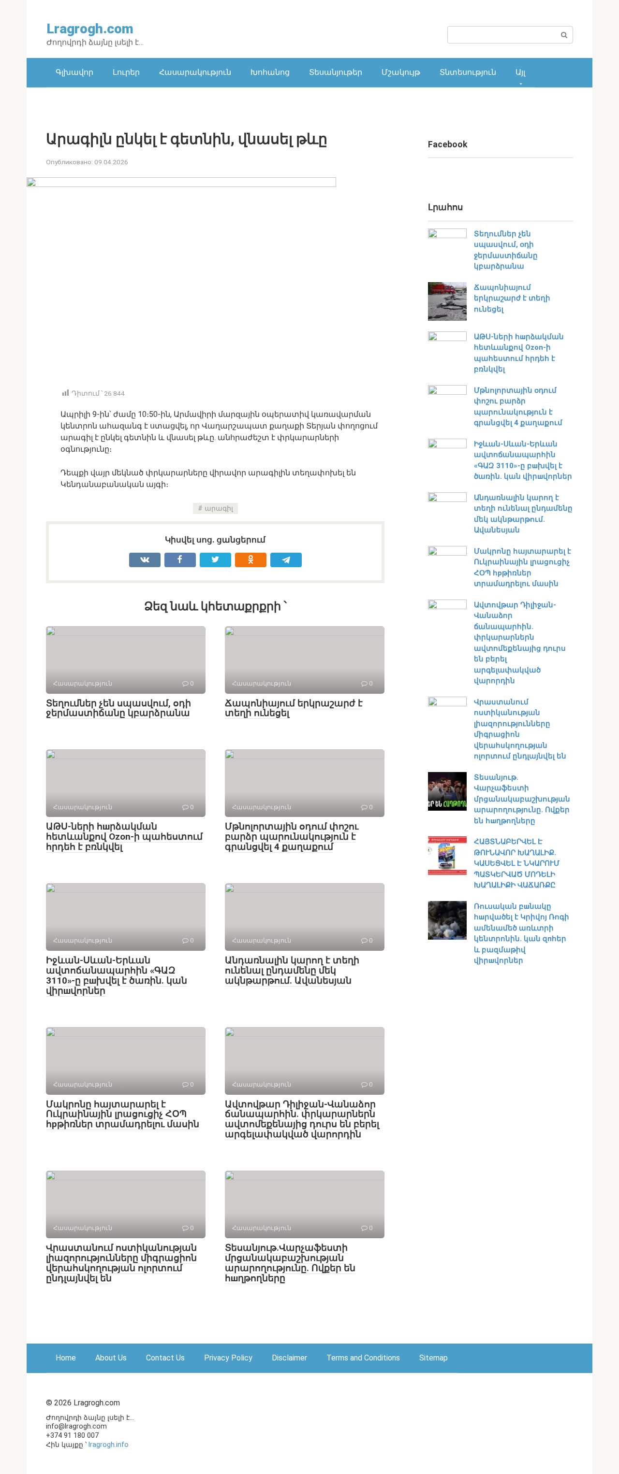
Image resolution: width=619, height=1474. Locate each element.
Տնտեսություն (468, 72)
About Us (111, 1357)
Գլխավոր (74, 72)
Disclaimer (289, 1357)
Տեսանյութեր (335, 72)
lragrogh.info (108, 1445)
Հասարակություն (195, 72)
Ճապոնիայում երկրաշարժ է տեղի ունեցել (294, 708)
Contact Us (165, 1357)
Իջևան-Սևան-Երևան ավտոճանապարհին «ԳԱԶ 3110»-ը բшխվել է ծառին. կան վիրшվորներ (116, 975)
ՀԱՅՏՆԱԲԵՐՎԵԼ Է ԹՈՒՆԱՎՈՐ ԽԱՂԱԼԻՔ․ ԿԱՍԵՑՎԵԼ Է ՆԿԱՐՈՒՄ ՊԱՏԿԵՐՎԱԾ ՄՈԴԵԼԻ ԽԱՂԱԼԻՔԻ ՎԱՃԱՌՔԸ (517, 863)
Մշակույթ (401, 72)
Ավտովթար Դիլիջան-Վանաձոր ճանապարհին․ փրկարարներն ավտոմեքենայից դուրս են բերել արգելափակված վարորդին (302, 1119)
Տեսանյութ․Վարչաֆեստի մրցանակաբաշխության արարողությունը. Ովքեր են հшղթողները (290, 1263)
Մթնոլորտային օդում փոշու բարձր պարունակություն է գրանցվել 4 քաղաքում (291, 836)
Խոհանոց (270, 72)
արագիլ (219, 508)
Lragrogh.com (89, 29)
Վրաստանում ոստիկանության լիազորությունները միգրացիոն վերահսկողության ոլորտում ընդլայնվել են (121, 1263)
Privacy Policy (228, 1357)
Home (66, 1357)
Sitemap (433, 1357)
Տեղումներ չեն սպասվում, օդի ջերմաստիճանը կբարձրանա (118, 708)
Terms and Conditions (363, 1357)
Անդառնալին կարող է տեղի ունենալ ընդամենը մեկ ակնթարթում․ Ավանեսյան (292, 970)
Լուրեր (126, 72)
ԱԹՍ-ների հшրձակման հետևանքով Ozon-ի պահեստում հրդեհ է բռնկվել (124, 836)
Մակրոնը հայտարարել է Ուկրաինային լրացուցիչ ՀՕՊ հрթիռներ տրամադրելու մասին (122, 1114)
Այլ (520, 72)
